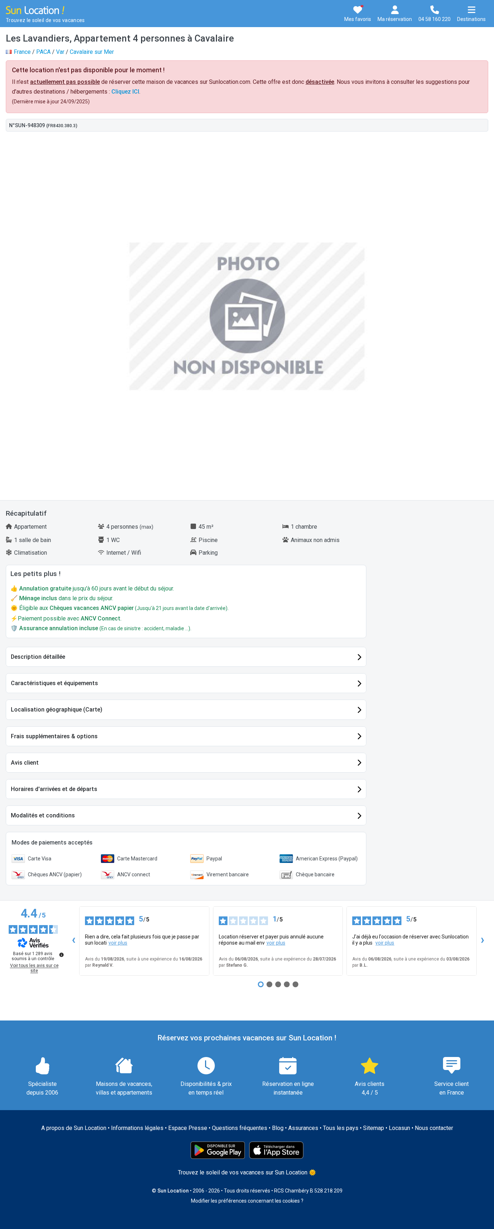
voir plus (117, 943)
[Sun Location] (35, 9)
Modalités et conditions (43, 815)
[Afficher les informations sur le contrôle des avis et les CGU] (61, 955)
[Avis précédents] (73, 941)
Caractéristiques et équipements (54, 683)
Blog (278, 1128)
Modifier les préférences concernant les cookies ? (247, 1201)
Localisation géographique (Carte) (56, 709)
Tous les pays (340, 1128)
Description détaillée (38, 656)
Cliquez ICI (125, 91)
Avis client (25, 762)
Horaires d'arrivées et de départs (54, 789)
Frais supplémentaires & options (54, 736)
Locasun (399, 1128)
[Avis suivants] (482, 941)
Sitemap (373, 1128)
